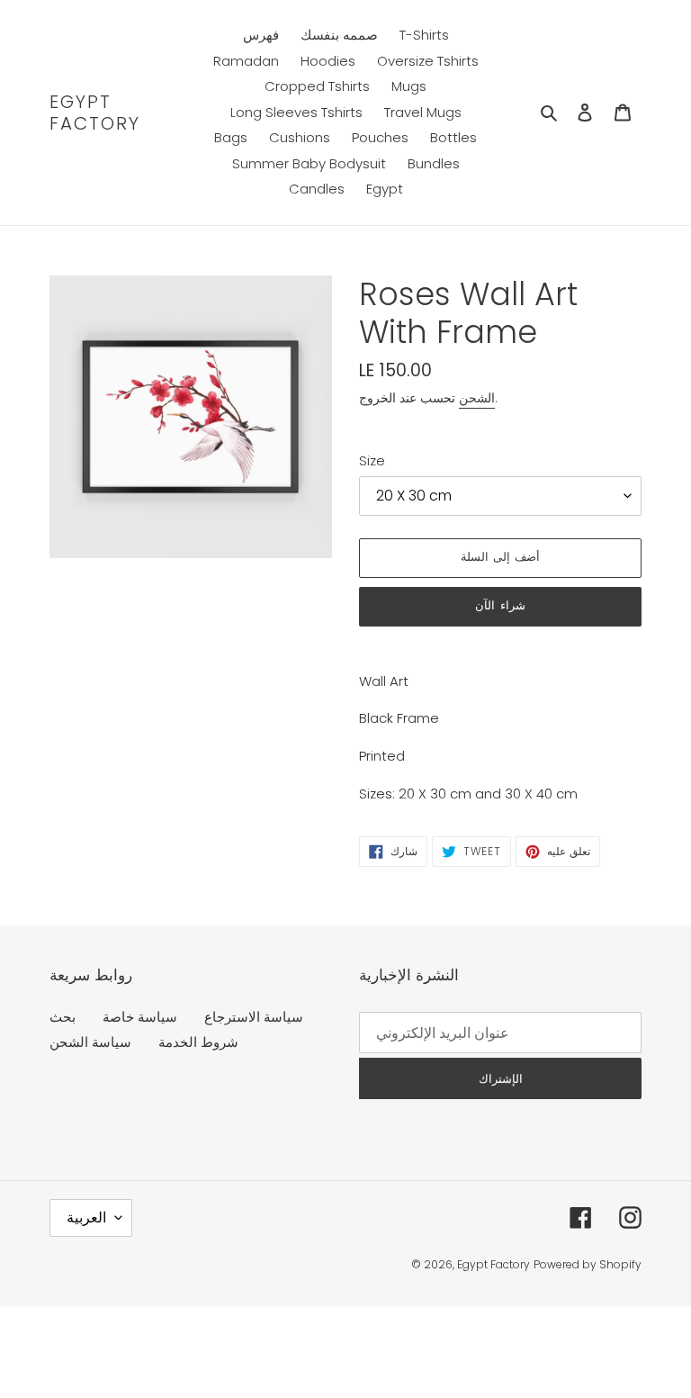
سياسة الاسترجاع (253, 1016)
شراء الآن (500, 605)
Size (372, 460)
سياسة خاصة (140, 1016)
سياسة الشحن (90, 1042)
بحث (62, 1016)
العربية (86, 1217)
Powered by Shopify (588, 1264)
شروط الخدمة (198, 1042)
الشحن (477, 398)
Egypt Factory (94, 112)
